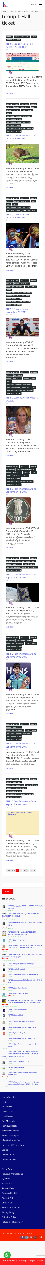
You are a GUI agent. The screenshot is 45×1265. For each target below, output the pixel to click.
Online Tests (8, 1111)
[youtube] (31, 1237)
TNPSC (34, 37)
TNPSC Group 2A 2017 (14, 119)
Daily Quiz (24, 104)
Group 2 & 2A (8, 1154)
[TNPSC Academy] (12, 72)
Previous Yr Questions (12, 1173)
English (33, 104)
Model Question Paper (15, 287)
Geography (18, 375)
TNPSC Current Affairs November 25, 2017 (17, 310)
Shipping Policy (9, 1217)
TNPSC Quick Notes (13, 131)
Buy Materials (8, 1121)
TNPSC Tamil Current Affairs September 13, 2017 (21, 490)
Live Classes (7, 1116)
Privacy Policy (8, 1212)
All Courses (7, 1106)
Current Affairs (12, 104)
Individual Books (9, 1125)
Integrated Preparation (13, 1145)
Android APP (8, 1197)
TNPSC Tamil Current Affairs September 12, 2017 (21, 576)
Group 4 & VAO (9, 1159)
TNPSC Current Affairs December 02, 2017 (17, 216)
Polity (33, 107)
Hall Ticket (7, 1183)
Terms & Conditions (11, 1207)
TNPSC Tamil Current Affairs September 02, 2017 (21, 803)
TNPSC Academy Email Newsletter (19, 116)
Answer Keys (8, 1188)
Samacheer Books (10, 1130)
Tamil (24, 110)
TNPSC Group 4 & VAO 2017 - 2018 (18, 122)
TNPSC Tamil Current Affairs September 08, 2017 (21, 745)
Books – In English (10, 1135)
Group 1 (9, 37)
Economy (34, 372)
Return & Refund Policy (12, 1222)
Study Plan (7, 1169)
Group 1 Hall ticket (22, 37)
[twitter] (27, 1237)
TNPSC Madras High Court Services (19, 128)
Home (5, 1101)
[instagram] (35, 1237)
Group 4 (27, 472)
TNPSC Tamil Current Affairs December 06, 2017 (21, 137)
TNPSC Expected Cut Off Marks (18, 296)
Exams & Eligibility (10, 1193)
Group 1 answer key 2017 (26, 469)
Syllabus (6, 1178)
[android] (41, 1237)
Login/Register (9, 1097)
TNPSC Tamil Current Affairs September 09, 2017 (21, 655)
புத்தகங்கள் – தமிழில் (11, 1140)
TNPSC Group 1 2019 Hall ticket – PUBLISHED (19, 45)
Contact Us (7, 1202)
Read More (10, 93)
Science (9, 110)
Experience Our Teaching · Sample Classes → (22, 1261)
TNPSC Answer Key (13, 387)
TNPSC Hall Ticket (14, 11)
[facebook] (22, 1237)
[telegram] (38, 1237)
